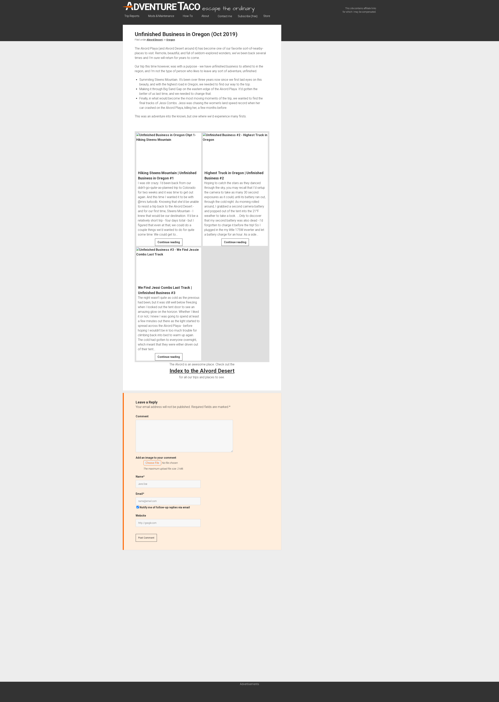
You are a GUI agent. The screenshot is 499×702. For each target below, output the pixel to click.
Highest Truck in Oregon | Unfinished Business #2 (234, 175)
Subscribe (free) (247, 16)
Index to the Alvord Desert (202, 371)
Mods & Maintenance (161, 16)
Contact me (225, 16)
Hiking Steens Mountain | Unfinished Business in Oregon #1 (167, 175)
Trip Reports (131, 16)
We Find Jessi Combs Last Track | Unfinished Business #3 (165, 290)
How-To (188, 16)
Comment (142, 416)
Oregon (170, 39)
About (205, 16)
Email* (140, 493)
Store (266, 16)
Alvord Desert (155, 39)
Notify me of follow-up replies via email (165, 507)
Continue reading (169, 243)
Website (141, 515)
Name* (140, 476)
